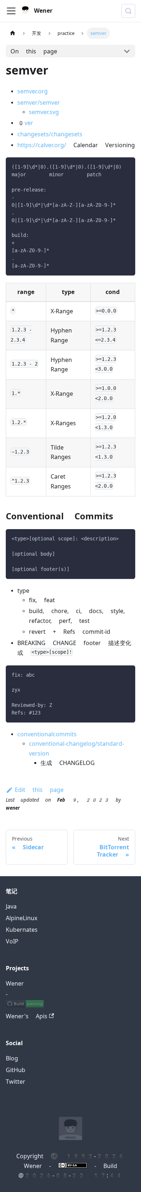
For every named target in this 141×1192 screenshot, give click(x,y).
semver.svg (44, 112)
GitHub (15, 1070)
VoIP (12, 941)
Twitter (15, 1081)
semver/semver (38, 102)
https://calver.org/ (41, 145)
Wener (15, 983)
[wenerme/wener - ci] (25, 1005)
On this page (33, 51)
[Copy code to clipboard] (126, 166)
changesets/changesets (49, 134)
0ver (25, 123)
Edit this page (39, 789)
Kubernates (22, 929)
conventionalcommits (47, 734)
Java (11, 906)
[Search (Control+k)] (128, 11)
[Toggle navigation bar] (11, 10)
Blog (12, 1058)
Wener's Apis (26, 1016)
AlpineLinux (21, 918)
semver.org (32, 91)
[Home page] (13, 33)
